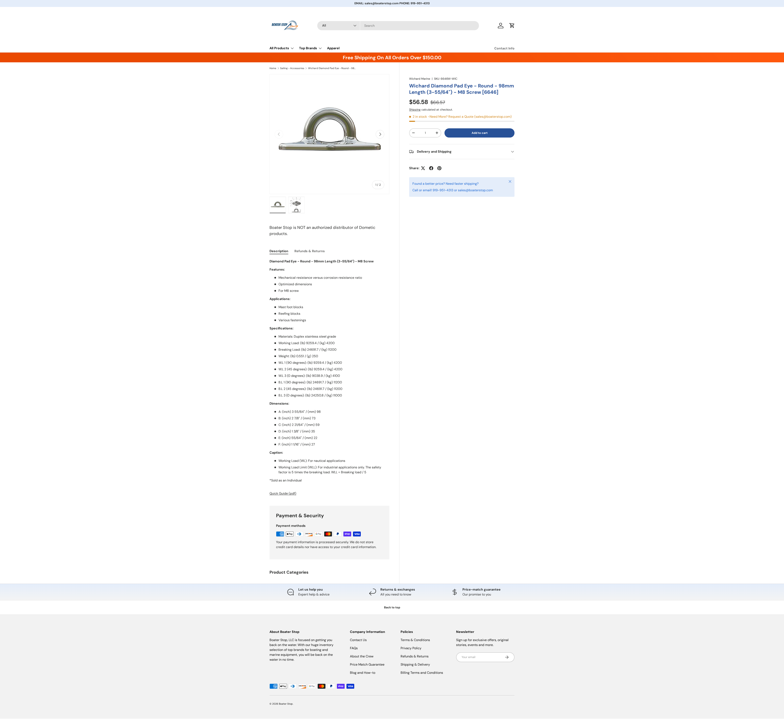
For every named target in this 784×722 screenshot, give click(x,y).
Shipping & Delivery (415, 664)
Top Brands (308, 48)
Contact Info (504, 48)
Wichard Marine (419, 79)
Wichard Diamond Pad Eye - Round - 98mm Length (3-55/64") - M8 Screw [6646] (332, 68)
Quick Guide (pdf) (283, 493)
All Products (279, 48)
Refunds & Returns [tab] (309, 251)
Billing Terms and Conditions (422, 673)
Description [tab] (279, 251)
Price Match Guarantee (367, 664)
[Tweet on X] (423, 168)
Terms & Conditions (415, 640)
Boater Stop (286, 703)
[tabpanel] (329, 377)
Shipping (415, 109)
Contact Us (358, 640)
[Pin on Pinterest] (439, 168)
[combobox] (398, 25)
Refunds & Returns (415, 656)
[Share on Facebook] (431, 168)
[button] (512, 25)
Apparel (333, 48)
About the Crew (361, 656)
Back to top (392, 607)
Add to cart (480, 133)
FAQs (354, 648)
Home (273, 68)
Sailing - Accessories (292, 68)
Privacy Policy (411, 648)
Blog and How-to (362, 673)
